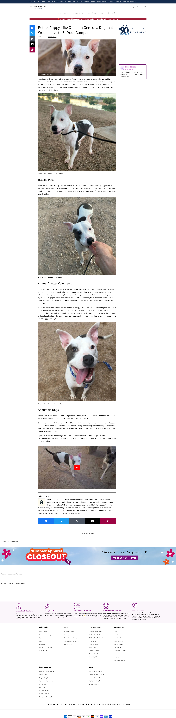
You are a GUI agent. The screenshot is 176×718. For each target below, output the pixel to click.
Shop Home (117, 647)
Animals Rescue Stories (46, 671)
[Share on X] (32, 33)
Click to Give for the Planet (97, 638)
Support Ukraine (94, 684)
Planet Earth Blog (44, 694)
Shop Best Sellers (119, 635)
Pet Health (42, 684)
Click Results (43, 651)
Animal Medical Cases (96, 678)
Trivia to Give (93, 641)
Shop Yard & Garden (120, 651)
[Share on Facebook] (32, 28)
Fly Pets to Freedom (95, 681)
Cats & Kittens (43, 675)
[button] (134, 7)
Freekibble (92, 647)
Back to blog (89, 533)
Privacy (66, 635)
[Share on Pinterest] (32, 49)
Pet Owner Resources (46, 681)
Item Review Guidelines (71, 641)
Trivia (112, 2)
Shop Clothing (118, 641)
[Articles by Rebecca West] (41, 502)
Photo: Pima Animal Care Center (50, 174)
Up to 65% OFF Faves (124, 557)
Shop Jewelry (118, 654)
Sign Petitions (65, 2)
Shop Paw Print (118, 638)
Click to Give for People (96, 635)
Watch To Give (102, 2)
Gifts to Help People (95, 671)
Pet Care (42, 687)
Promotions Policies (70, 638)
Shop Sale (117, 657)
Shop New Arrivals (119, 660)
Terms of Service (69, 631)
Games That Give (94, 654)
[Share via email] (32, 44)
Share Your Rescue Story (47, 697)
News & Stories (89, 2)
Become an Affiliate (45, 647)
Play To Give (77, 2)
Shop (43, 2)
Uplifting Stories (44, 690)
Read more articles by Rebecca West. (67, 513)
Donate (118, 2)
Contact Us (42, 638)
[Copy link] (32, 38)
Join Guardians (52, 2)
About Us (42, 644)
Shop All (116, 631)
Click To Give (34, 2)
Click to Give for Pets (95, 631)
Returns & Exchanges (46, 635)
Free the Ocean (94, 651)
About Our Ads (68, 644)
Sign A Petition (93, 657)
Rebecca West (52, 36)
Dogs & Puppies (44, 678)
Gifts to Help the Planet (96, 675)
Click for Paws (93, 644)
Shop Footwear (118, 644)
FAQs (40, 641)
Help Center (43, 631)
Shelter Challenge (129, 2)
